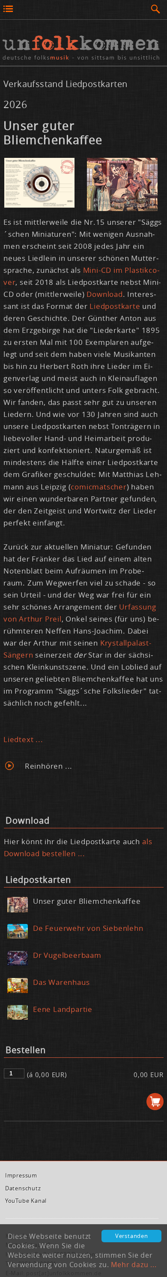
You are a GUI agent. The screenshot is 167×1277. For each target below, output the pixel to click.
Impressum (21, 1175)
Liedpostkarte (114, 306)
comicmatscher (98, 487)
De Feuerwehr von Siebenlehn (88, 928)
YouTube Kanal (26, 1201)
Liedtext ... (23, 739)
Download (104, 294)
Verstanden (131, 1236)
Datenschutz (23, 1188)
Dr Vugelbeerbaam (67, 955)
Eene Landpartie (62, 1009)
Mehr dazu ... (133, 1264)
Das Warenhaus (61, 982)
